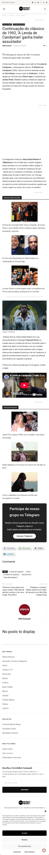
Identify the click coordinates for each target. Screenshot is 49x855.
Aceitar (24, 833)
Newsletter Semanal (8, 2)
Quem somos (7, 749)
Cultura (11, 15)
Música (5, 691)
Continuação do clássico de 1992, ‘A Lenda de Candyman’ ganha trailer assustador (23, 35)
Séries (4, 665)
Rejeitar (24, 840)
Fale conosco (7, 753)
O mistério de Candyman (11, 574)
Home (4, 15)
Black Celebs (7, 687)
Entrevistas (6, 674)
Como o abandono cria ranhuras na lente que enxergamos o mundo (19, 496)
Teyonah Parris (26, 574)
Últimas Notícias (8, 657)
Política (5, 704)
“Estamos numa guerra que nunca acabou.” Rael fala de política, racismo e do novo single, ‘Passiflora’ (13, 591)
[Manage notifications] (44, 850)
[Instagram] (32, 2)
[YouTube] (38, 2)
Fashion (5, 683)
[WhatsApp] (43, 2)
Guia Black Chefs (9, 729)
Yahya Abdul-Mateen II (10, 577)
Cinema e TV (7, 670)
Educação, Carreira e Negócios (14, 661)
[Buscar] (45, 9)
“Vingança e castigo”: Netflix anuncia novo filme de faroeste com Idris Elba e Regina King (36, 591)
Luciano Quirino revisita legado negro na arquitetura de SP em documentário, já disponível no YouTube (23, 290)
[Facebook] (41, 2)
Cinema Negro (20, 15)
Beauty (5, 678)
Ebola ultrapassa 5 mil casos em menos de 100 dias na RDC (23, 466)
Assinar (24, 790)
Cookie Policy (17, 851)
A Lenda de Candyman (16, 572)
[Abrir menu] (4, 9)
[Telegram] (46, 2)
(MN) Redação (7, 46)
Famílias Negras (8, 700)
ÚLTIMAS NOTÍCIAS (19, 24)
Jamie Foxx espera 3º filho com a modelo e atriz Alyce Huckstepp (23, 436)
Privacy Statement (29, 851)
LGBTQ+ (5, 708)
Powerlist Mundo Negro (11, 724)
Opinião (5, 695)
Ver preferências (24, 846)
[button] (45, 811)
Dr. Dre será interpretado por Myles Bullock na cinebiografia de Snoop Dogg (20, 259)
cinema (28, 572)
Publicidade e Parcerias (11, 757)
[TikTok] (35, 2)
